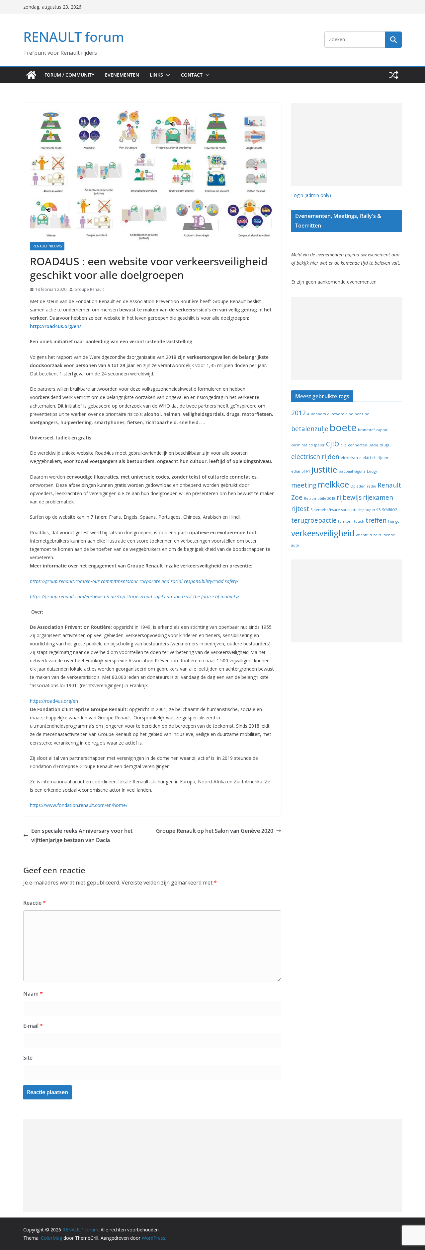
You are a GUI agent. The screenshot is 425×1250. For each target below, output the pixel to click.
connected (357, 445)
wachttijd (364, 535)
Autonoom (316, 414)
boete (343, 427)
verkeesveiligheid (323, 533)
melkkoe (333, 484)
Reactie (34, 902)
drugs (384, 445)
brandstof (366, 430)
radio (371, 486)
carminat (299, 445)
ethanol (298, 471)
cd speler (316, 445)
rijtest (300, 508)
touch (359, 521)
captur (382, 430)
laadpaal (345, 471)
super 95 (373, 509)
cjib (332, 443)
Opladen (358, 486)
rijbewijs (349, 497)
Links (156, 75)
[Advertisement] (346, 144)
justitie (324, 469)
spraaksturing (352, 509)
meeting (303, 485)
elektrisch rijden (373, 457)
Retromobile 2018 (319, 498)
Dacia (373, 445)
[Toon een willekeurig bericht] (394, 75)
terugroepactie (314, 520)
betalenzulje (309, 429)
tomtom (345, 521)
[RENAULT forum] (31, 75)
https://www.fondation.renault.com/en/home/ (79, 805)
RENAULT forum (73, 37)
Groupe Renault (89, 289)
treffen (376, 520)
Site (28, 1057)
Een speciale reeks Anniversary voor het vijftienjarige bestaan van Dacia (81, 835)
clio (343, 445)
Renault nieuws (47, 246)
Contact (192, 75)
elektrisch (349, 457)
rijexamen (378, 497)
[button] (166, 75)
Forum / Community (69, 75)
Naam (33, 993)
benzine (362, 414)
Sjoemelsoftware (325, 509)
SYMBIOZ (389, 509)
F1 (308, 471)
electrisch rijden (315, 456)
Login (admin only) (311, 195)
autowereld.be (340, 414)
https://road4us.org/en (54, 701)
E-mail (33, 1025)
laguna (360, 471)
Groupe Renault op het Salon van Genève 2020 (214, 830)
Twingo (393, 521)
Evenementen (122, 75)
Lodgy (372, 471)
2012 (298, 413)
